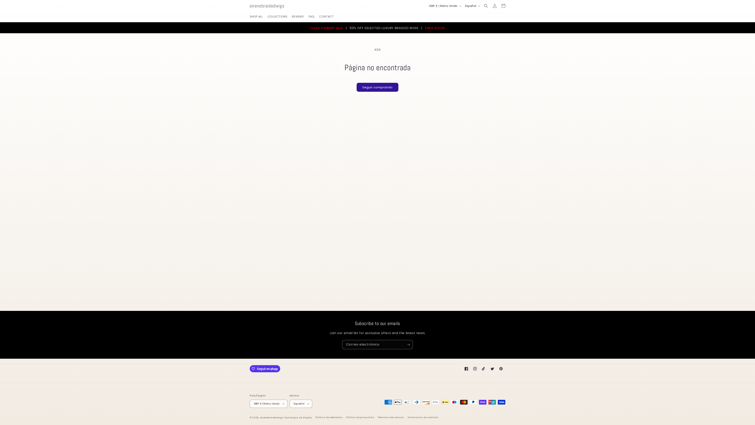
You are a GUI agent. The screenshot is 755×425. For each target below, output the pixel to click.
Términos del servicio (391, 417)
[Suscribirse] (408, 344)
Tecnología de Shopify (298, 417)
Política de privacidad (360, 417)
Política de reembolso (329, 417)
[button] (486, 6)
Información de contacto (423, 417)
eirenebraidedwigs (272, 417)
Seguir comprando (377, 87)
